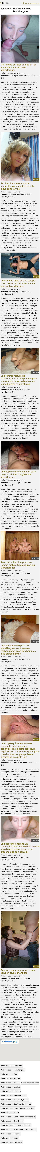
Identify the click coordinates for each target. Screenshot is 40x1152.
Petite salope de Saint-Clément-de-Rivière (17, 1108)
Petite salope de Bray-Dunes (12, 1121)
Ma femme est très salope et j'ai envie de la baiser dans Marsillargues (18, 67)
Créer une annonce (31, 3)
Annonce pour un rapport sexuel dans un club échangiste (18, 971)
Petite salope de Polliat (10, 1112)
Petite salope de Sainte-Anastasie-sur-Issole (18, 1130)
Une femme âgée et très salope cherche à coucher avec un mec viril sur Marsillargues (18, 283)
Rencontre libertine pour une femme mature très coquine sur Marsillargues (18, 565)
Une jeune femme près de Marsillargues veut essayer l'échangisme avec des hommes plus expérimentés (18, 649)
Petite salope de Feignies (11, 1134)
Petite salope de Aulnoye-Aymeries (14, 1100)
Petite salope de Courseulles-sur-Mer (16, 1125)
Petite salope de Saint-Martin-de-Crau (16, 1104)
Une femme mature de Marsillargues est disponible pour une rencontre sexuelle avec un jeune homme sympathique (19, 379)
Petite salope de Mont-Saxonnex (13, 1095)
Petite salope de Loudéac (11, 1087)
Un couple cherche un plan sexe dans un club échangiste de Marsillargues (18, 474)
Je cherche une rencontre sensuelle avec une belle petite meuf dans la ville (17, 186)
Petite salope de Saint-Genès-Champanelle (18, 1117)
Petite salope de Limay (9, 1138)
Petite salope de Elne (9, 1074)
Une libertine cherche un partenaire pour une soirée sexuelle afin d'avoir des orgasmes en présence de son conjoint (20, 847)
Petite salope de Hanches (11, 1091)
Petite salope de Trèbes (10, 1083)
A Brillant (4, 3)
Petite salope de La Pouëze (11, 1142)
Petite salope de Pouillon (10, 1078)
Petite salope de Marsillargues (13, 1070)
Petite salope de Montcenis (11, 1066)
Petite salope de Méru (30, 1083)
